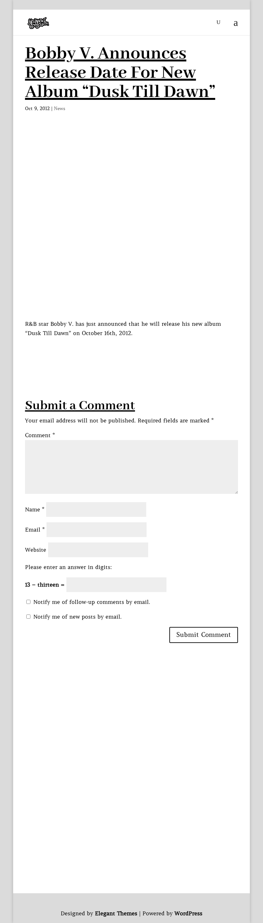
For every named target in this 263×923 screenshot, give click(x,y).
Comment (40, 435)
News (59, 108)
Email (35, 529)
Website (35, 549)
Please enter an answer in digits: (68, 567)
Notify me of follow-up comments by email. (91, 602)
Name (34, 509)
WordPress (188, 913)
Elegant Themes (116, 913)
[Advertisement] (142, 352)
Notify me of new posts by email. (77, 616)
